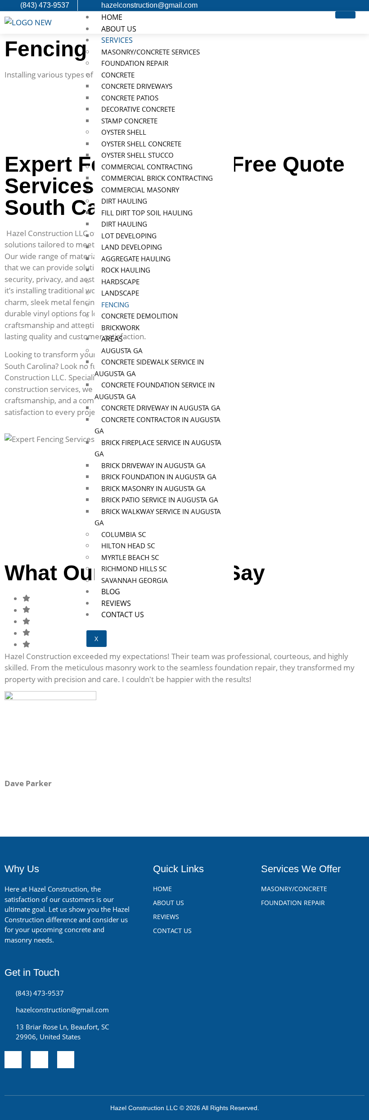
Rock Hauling (125, 269)
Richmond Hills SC (133, 568)
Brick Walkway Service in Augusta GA (157, 517)
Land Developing (131, 246)
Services (117, 40)
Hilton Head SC (128, 545)
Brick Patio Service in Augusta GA (159, 499)
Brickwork (120, 327)
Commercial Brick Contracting (157, 177)
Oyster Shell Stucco (137, 154)
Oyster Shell (123, 132)
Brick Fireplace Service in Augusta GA (157, 448)
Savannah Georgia (134, 580)
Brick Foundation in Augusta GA (158, 476)
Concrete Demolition (139, 315)
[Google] (39, 1059)
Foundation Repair (134, 63)
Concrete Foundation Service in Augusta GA (154, 390)
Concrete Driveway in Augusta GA (160, 407)
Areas (112, 339)
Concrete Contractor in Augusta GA (157, 425)
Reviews (116, 603)
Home (111, 17)
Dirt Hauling (125, 200)
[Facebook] (65, 1059)
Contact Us (122, 614)
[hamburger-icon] (345, 14)
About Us (118, 29)
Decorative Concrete (138, 109)
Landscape (120, 292)
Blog (110, 591)
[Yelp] (13, 1059)
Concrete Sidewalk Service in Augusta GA (149, 367)
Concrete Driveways (136, 86)
